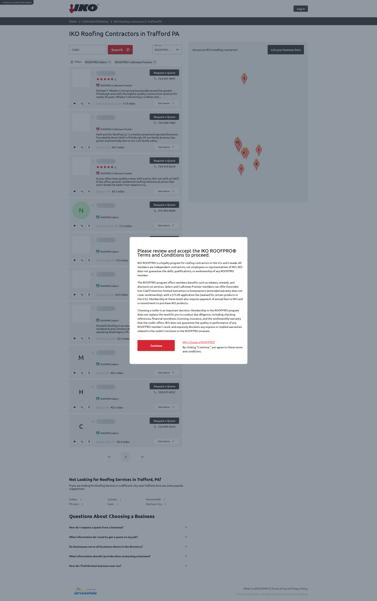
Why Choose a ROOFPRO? (199, 342)
